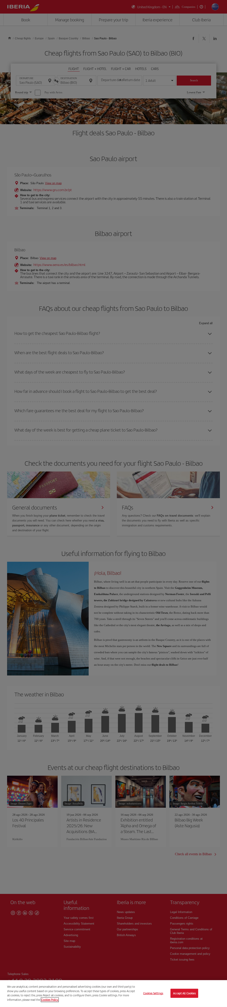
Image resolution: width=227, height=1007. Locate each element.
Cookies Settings (153, 993)
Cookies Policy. (49, 999)
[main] (113, 993)
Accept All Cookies (184, 993)
